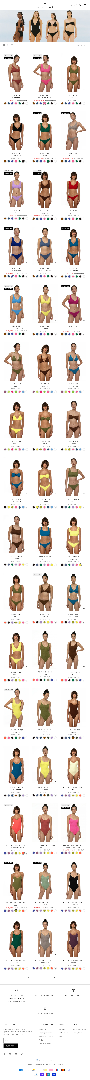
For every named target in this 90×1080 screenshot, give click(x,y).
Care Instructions (45, 1044)
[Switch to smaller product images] (8, 45)
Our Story (62, 1029)
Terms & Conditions (79, 1029)
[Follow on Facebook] (5, 1054)
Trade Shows (63, 1033)
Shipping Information (46, 1033)
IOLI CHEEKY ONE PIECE (73, 789)
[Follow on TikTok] (22, 1054)
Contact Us (43, 1029)
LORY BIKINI (45, 443)
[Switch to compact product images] (12, 45)
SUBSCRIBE (11, 1046)
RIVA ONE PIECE (45, 673)
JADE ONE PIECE (45, 731)
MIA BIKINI (16, 385)
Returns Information (46, 1036)
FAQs (41, 1040)
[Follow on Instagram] (10, 1054)
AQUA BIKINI (16, 616)
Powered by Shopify (54, 1065)
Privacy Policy (77, 1033)
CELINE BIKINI (73, 500)
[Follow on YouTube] (16, 1054)
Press (61, 1036)
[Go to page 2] (61, 977)
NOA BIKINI (16, 97)
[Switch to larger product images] (4, 45)
